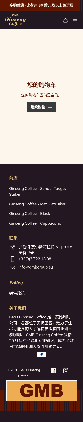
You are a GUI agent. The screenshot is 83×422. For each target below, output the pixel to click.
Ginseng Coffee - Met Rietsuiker (37, 203)
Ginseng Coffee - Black (29, 213)
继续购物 (38, 107)
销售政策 (17, 293)
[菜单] (75, 20)
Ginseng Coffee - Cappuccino (35, 223)
